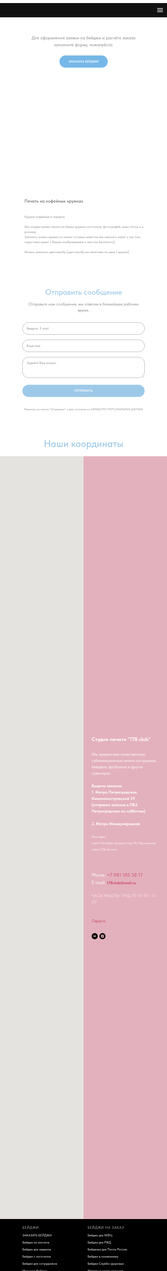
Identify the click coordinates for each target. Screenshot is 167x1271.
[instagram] (102, 936)
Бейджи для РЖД (99, 1242)
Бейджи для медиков (36, 1249)
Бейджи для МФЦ (100, 1235)
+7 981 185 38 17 (125, 875)
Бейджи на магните (35, 1242)
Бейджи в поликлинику (103, 1256)
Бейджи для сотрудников (39, 1263)
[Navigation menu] (160, 10)
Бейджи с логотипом (36, 1256)
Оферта (98, 920)
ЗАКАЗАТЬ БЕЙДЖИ (37, 1235)
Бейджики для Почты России (107, 1249)
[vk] (95, 936)
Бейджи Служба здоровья (106, 1263)
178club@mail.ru (121, 882)
